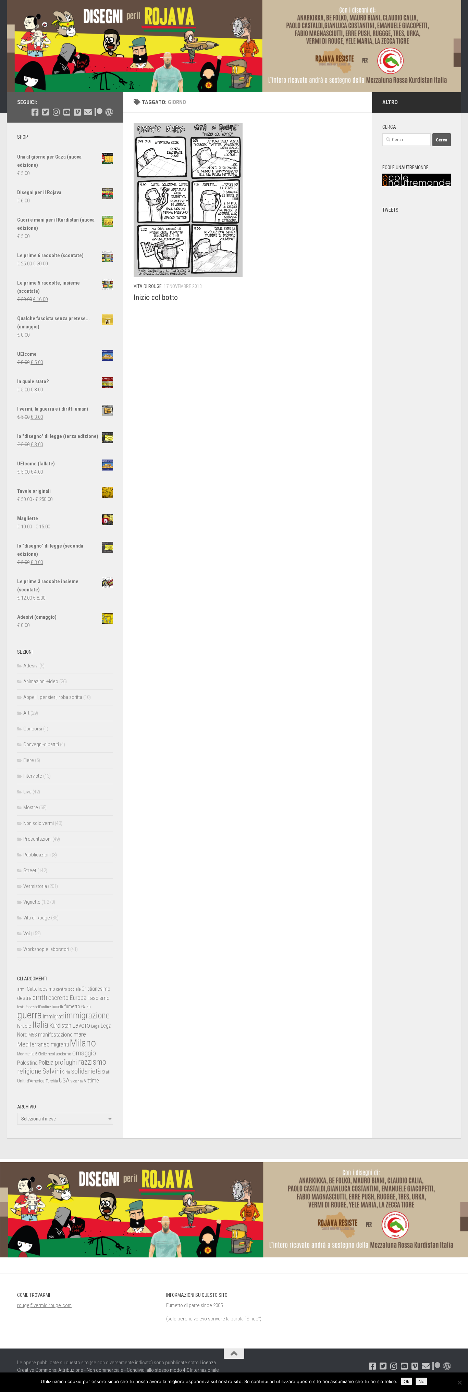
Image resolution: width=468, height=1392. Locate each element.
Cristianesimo (96, 989)
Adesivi (30, 666)
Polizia (46, 1062)
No (421, 1381)
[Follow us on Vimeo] (77, 112)
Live (27, 792)
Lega (95, 1026)
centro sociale (68, 989)
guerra (29, 1015)
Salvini (51, 1071)
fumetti (57, 1006)
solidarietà (86, 1071)
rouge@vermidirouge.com (44, 1305)
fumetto (72, 1006)
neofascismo (59, 1053)
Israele (24, 1026)
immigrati (53, 1016)
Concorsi (32, 729)
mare (80, 1034)
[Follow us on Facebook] (35, 112)
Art (26, 713)
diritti (40, 997)
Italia (40, 1025)
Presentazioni (37, 839)
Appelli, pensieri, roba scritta (52, 697)
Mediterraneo (33, 1044)
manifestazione (55, 1034)
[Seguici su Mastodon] (109, 112)
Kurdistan (60, 1025)
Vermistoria (35, 886)
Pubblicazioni (37, 855)
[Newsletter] (88, 112)
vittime (91, 1080)
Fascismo (98, 997)
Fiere (28, 760)
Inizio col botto (156, 297)
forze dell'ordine (38, 1006)
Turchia (52, 1081)
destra (24, 997)
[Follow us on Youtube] (67, 112)
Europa (78, 998)
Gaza (86, 1006)
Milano (83, 1043)
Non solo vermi (38, 823)
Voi (26, 933)
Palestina (27, 1062)
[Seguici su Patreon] (98, 112)
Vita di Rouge (148, 286)
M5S (32, 1035)
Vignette (31, 902)
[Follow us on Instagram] (56, 112)
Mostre (30, 807)
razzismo (92, 1062)
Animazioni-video (40, 681)
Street (29, 870)
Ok (406, 1381)
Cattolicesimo (41, 989)
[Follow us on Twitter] (45, 112)
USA (64, 1080)
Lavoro (81, 1025)
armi (21, 989)
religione (29, 1071)
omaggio (84, 1053)
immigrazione (87, 1015)
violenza (77, 1081)
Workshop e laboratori (46, 949)
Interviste (32, 776)
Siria (66, 1072)
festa (21, 1006)
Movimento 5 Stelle (32, 1054)
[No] (459, 1382)
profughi (65, 1062)
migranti (60, 1044)
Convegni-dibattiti (41, 744)
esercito (58, 998)
